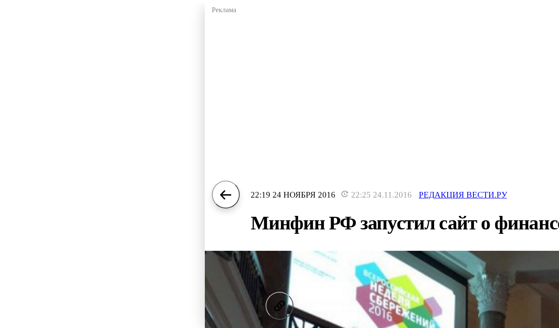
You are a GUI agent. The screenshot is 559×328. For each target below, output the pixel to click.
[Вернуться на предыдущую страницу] (226, 194)
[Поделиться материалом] (279, 306)
